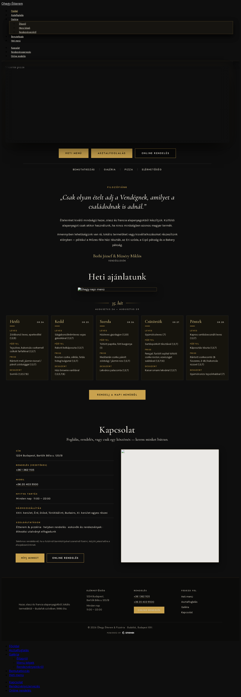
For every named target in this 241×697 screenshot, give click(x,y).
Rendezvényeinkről (27, 32)
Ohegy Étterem (12, 4)
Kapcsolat (15, 47)
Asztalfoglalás (17, 15)
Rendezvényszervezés (21, 52)
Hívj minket (30, 558)
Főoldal (14, 11)
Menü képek (24, 27)
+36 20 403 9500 (27, 484)
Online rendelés (18, 56)
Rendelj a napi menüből (117, 394)
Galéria (14, 19)
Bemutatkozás (17, 36)
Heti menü (16, 40)
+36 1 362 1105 (25, 469)
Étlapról (22, 23)
